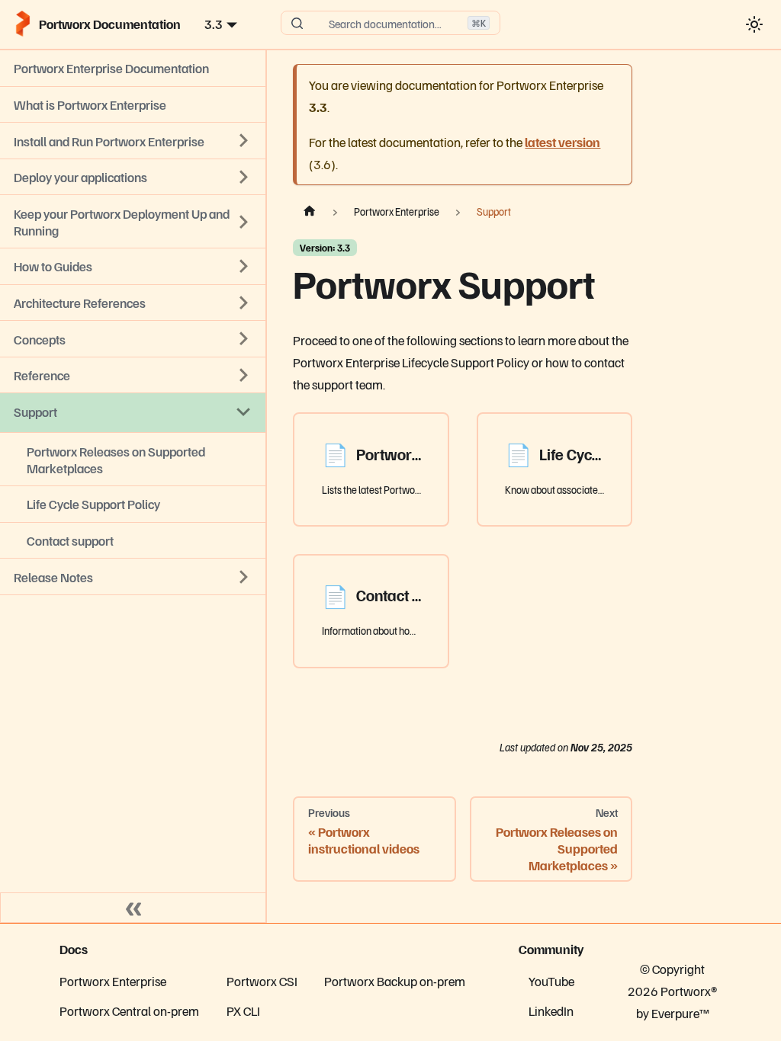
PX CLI (243, 1010)
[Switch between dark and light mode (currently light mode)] (754, 24)
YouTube (551, 980)
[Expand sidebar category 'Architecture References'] (244, 302)
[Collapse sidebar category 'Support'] (244, 411)
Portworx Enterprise (112, 980)
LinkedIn (551, 1010)
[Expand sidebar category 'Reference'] (244, 375)
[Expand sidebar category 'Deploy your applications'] (244, 177)
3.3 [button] (213, 23)
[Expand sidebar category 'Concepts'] (244, 339)
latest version (562, 141)
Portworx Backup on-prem (394, 980)
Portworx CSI (262, 980)
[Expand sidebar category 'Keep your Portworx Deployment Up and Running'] (244, 222)
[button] (132, 576)
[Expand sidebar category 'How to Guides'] (244, 266)
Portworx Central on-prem (129, 1010)
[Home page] (309, 212)
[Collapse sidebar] (133, 907)
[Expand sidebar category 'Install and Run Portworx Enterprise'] (244, 141)
